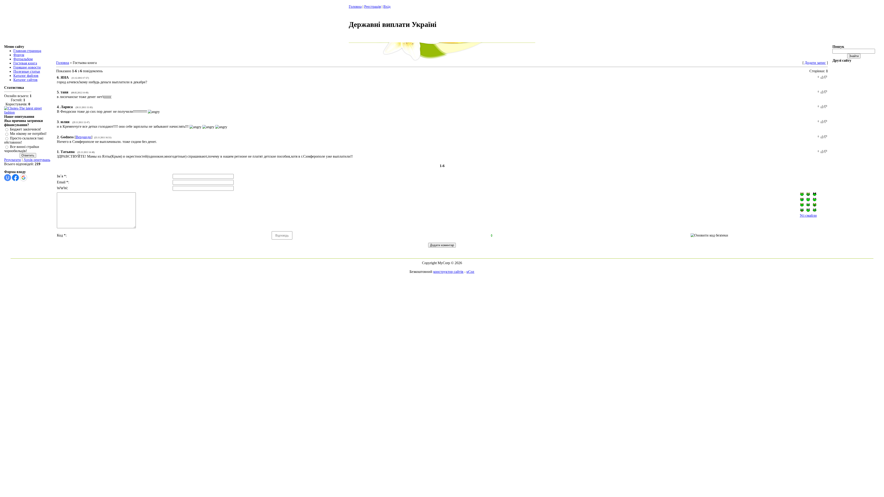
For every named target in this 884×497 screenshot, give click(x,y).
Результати (12, 160)
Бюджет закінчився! (25, 129)
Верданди (83, 137)
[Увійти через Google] (23, 177)
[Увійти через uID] (7, 177)
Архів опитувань (36, 160)
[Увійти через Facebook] (15, 177)
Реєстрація (372, 7)
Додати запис (815, 63)
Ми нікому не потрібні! (28, 134)
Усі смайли (808, 215)
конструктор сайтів (448, 272)
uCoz (470, 272)
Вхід (386, 7)
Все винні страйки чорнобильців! (21, 149)
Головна (355, 7)
